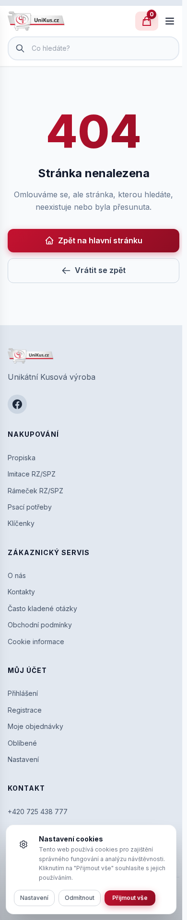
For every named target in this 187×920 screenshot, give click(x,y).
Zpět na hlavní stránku (100, 240)
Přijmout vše (130, 897)
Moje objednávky (35, 726)
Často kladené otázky (42, 608)
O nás (17, 575)
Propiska (21, 458)
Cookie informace (36, 641)
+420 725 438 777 (38, 811)
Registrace (25, 710)
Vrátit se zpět (100, 270)
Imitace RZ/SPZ (32, 474)
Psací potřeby (30, 507)
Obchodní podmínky (40, 625)
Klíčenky (21, 523)
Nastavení (23, 759)
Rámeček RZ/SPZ (35, 491)
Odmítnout (79, 897)
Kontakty (21, 592)
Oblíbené (22, 743)
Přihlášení (23, 693)
